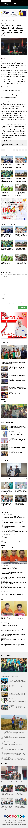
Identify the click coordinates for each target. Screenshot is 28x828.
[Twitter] (7, 816)
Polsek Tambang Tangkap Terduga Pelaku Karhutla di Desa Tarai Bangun (13, 578)
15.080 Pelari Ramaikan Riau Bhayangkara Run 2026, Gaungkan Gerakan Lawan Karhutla (13, 675)
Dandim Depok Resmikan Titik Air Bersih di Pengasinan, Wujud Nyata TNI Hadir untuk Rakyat (7, 795)
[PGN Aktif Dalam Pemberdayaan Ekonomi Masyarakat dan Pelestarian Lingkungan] (14, 722)
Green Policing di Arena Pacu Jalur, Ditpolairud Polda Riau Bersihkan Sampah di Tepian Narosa (6, 166)
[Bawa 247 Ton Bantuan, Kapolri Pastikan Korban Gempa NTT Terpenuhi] (7, 173)
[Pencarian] (26, 4)
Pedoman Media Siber (11, 822)
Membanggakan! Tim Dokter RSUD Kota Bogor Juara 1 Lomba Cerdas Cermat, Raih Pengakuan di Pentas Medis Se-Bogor (21, 492)
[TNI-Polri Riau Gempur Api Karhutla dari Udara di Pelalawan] (21, 187)
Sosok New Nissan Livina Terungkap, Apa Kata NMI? (15, 541)
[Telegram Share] (23, 150)
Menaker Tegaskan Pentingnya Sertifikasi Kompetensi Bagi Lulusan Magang (17, 368)
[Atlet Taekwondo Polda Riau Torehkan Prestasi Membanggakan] (4, 681)
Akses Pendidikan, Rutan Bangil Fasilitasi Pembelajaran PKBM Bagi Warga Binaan (17, 427)
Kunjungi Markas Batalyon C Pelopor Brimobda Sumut (13, 145)
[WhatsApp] (18, 816)
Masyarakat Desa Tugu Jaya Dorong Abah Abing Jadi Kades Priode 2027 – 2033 (13, 635)
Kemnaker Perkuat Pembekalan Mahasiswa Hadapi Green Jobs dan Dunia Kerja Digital (17, 374)
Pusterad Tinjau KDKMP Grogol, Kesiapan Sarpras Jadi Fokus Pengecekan (13, 782)
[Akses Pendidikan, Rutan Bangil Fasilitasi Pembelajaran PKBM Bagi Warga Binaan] (4, 427)
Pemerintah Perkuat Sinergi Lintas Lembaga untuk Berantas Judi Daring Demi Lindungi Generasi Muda (17, 394)
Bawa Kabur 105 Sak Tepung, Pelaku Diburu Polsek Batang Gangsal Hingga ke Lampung (13, 567)
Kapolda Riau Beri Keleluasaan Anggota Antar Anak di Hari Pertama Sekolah (16, 433)
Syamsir (5, 35)
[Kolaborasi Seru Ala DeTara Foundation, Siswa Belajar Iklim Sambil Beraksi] (14, 411)
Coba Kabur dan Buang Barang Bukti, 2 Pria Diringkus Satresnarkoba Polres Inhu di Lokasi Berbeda (14, 619)
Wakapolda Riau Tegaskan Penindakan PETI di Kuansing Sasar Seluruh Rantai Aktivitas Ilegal (12, 593)
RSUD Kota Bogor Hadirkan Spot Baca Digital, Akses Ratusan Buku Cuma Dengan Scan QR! (21, 505)
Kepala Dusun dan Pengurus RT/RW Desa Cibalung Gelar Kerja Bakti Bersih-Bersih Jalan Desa (15, 754)
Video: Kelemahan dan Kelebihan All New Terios (15, 531)
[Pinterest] (10, 816)
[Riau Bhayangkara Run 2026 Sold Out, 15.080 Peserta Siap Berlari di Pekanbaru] (4, 701)
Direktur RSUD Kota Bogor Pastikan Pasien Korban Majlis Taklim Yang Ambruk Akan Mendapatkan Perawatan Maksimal (6, 492)
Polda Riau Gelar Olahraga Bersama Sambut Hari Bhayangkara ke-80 (18, 694)
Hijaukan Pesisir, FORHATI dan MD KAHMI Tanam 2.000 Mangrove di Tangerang (13, 748)
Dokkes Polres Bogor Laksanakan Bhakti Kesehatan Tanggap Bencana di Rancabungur (7, 505)
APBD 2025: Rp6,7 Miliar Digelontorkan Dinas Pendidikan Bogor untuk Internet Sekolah (17, 446)
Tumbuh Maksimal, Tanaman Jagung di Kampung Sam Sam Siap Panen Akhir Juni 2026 (13, 629)
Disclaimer (20, 822)
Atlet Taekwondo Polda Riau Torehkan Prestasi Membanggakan (17, 681)
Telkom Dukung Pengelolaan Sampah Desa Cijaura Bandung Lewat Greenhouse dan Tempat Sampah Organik (14, 738)
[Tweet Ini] (17, 150)
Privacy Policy (22, 820)
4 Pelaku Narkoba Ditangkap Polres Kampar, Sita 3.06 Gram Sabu (13, 588)
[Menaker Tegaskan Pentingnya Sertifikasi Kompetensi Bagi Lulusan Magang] (4, 368)
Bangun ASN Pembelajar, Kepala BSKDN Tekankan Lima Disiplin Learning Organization (17, 381)
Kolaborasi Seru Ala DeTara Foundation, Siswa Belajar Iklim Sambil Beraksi (12, 421)
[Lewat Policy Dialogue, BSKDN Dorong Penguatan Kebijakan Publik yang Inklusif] (4, 388)
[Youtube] (15, 816)
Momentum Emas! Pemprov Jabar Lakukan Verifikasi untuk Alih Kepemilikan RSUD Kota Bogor (14, 479)
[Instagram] (13, 816)
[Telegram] (23, 816)
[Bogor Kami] (10, 4)
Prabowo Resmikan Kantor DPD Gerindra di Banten (14, 527)
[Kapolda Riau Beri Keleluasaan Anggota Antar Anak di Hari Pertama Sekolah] (4, 434)
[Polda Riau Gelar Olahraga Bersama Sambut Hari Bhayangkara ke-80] (4, 694)
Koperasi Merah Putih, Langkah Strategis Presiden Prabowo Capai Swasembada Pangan (13, 640)
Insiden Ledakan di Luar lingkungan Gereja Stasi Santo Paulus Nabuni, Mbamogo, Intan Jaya (20, 808)
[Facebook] (5, 816)
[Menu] (2, 4)
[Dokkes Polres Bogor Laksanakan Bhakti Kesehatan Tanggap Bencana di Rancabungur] (7, 498)
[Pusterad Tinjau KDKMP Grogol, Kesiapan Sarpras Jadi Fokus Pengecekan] (14, 773)
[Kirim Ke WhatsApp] (26, 150)
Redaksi (15, 820)
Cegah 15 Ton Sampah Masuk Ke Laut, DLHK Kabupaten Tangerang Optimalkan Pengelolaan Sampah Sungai (14, 743)
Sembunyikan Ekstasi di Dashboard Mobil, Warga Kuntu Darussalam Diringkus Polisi (13, 624)
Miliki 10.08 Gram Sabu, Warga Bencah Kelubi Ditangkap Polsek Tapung (12, 573)
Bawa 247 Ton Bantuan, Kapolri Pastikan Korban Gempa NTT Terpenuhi (7, 180)
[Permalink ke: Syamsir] (2, 35)
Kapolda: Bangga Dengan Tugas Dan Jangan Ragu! (13, 141)
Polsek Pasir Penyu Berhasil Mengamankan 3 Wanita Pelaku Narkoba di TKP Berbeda (13, 583)
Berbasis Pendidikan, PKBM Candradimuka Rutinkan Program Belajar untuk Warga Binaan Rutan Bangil (17, 453)
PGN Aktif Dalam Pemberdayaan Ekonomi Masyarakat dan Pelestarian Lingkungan (14, 733)
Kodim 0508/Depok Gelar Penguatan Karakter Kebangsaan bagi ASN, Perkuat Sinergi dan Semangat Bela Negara (20, 795)
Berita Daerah (4, 23)
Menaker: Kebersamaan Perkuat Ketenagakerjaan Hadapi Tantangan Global (13, 363)
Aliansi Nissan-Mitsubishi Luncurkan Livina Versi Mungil (15, 536)
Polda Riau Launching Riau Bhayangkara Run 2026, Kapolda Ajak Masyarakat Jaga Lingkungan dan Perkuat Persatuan (17, 707)
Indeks (4, 820)
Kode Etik (9, 820)
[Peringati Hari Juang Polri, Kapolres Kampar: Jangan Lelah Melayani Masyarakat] (21, 173)
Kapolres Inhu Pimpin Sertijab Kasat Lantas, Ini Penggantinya (21, 166)
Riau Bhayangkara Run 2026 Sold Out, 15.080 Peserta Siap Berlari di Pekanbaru (17, 700)
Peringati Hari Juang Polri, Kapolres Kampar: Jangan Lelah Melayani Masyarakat (20, 180)
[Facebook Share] (14, 150)
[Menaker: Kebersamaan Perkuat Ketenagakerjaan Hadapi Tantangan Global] (14, 352)
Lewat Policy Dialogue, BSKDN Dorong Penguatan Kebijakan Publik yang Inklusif (18, 388)
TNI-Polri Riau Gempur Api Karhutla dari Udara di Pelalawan (20, 194)
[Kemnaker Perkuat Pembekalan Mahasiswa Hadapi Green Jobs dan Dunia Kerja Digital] (4, 375)
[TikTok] (21, 816)
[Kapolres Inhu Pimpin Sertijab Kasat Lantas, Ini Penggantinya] (21, 159)
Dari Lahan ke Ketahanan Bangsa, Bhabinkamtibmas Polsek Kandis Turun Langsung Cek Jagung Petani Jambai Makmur (6, 194)
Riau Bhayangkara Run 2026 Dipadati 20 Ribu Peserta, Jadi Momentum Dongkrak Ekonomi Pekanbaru (16, 687)
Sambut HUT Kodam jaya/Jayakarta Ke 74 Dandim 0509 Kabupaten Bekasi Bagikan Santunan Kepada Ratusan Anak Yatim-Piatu (15, 516)
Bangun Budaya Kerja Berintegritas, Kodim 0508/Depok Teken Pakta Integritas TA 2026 (7, 808)
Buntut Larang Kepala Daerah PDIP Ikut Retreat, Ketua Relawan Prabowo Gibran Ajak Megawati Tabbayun (12, 645)
